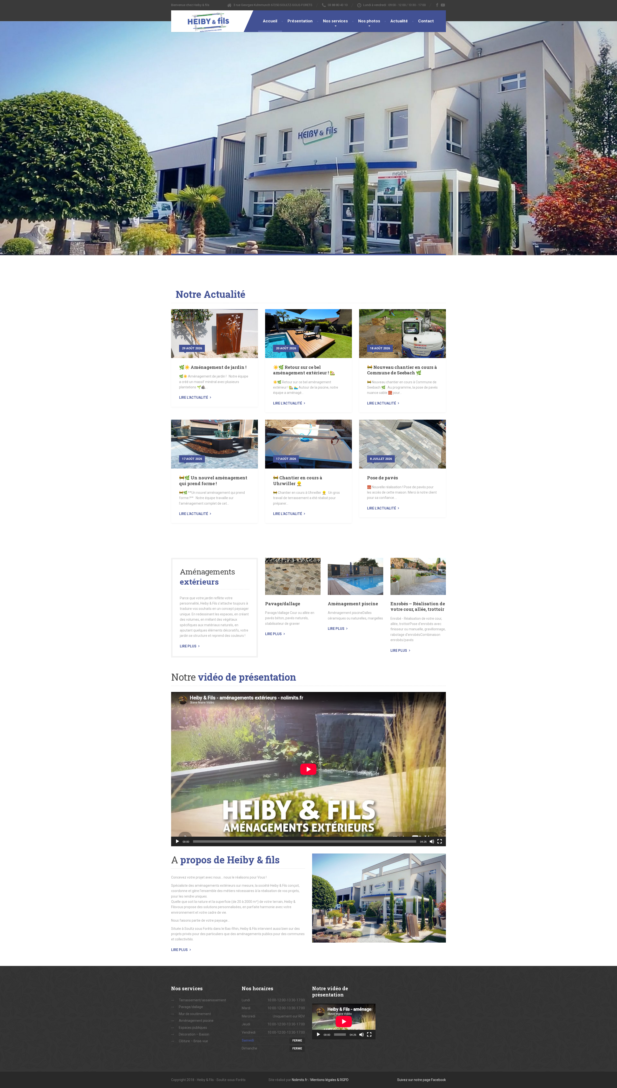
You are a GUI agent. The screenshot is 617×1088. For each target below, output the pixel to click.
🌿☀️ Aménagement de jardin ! (212, 367)
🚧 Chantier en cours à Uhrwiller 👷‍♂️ (297, 480)
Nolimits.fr (300, 1080)
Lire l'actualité (193, 397)
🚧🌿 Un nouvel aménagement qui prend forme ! (213, 480)
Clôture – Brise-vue (193, 1041)
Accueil (270, 21)
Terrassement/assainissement (202, 1000)
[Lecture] (177, 841)
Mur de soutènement (195, 1014)
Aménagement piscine (353, 603)
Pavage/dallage (282, 603)
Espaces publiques (193, 1027)
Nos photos (369, 21)
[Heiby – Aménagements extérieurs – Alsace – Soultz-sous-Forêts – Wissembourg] (205, 21)
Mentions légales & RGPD (329, 1080)
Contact (426, 21)
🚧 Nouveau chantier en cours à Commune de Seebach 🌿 (402, 370)
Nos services (335, 21)
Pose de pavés (382, 478)
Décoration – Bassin (194, 1034)
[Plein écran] (439, 841)
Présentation (300, 21)
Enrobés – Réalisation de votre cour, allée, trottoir (417, 606)
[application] (308, 769)
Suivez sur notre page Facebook (421, 1080)
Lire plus (188, 646)
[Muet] (431, 841)
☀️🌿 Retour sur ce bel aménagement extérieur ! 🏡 (304, 370)
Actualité (399, 21)
